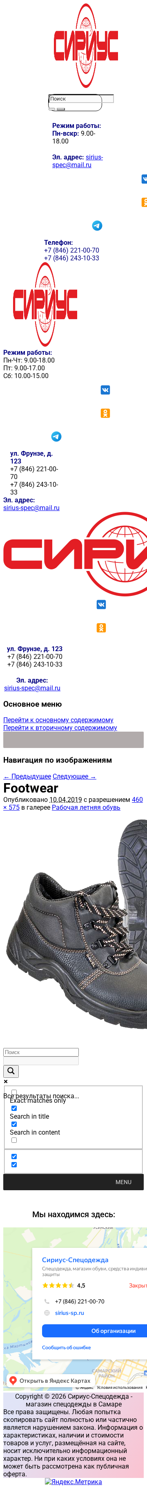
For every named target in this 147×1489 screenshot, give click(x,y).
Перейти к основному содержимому (58, 720)
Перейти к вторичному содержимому (60, 728)
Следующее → (74, 776)
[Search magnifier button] (11, 1071)
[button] (123, 1182)
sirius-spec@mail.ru (77, 161)
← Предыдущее (27, 776)
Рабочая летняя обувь (86, 807)
